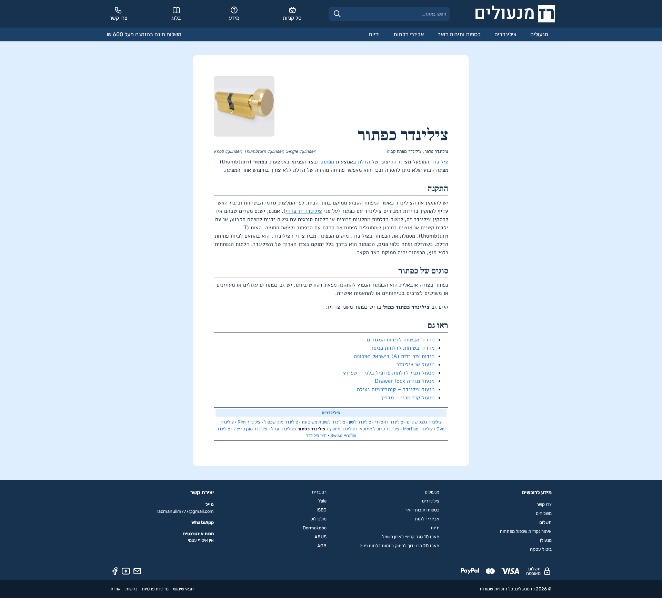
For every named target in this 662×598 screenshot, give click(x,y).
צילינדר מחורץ (342, 428)
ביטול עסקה (541, 549)
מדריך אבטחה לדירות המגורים (400, 339)
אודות (115, 588)
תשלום (545, 522)
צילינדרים (505, 34)
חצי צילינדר (316, 435)
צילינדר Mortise (418, 428)
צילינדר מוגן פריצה (250, 428)
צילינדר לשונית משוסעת (323, 422)
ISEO (322, 509)
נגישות (131, 588)
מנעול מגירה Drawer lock (404, 381)
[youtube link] (125, 571)
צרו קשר (544, 504)
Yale (322, 501)
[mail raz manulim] (137, 571)
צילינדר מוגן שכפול (281, 422)
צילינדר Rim (249, 422)
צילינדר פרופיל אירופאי (379, 428)
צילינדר (439, 162)
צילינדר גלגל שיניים (424, 422)
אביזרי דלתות (408, 34)
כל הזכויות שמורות (496, 588)
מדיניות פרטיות (155, 588)
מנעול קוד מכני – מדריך (407, 397)
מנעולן (546, 540)
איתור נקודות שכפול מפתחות (526, 531)
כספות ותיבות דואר (459, 34)
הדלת (364, 162)
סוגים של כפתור (423, 271)
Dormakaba (315, 527)
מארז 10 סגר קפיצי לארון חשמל (410, 536)
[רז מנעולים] (515, 13)
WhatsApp (202, 522)
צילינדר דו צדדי (303, 211)
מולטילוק (318, 518)
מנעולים (539, 34)
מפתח (328, 162)
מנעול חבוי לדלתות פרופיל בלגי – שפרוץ (388, 373)
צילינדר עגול (282, 428)
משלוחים (544, 513)
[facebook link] (114, 571)
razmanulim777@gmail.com (185, 511)
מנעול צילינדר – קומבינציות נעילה (395, 389)
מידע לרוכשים (537, 492)
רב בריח (319, 492)
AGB (322, 545)
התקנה (438, 188)
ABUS (320, 536)
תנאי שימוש (183, 588)
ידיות (374, 34)
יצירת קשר (202, 492)
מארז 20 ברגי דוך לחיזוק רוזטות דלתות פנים (399, 545)
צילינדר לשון (360, 422)
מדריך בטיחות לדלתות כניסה (402, 348)
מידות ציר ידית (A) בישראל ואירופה (394, 356)
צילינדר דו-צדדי (389, 422)
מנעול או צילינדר (415, 364)
